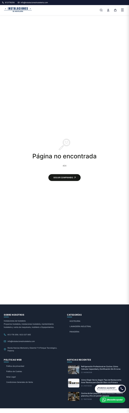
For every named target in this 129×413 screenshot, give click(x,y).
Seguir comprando (63, 177)
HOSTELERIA (75, 321)
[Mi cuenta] (108, 10)
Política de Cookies (14, 371)
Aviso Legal (11, 377)
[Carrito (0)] (115, 10)
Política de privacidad (15, 366)
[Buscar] (101, 10)
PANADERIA (74, 332)
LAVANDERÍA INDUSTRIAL (80, 326)
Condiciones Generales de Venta (19, 382)
